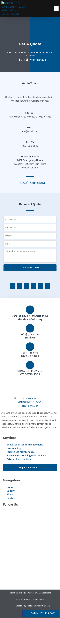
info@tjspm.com (30, 334)
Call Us (30, 142)
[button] (56, 8)
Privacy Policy (39, 599)
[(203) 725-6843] (30, 346)
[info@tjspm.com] (30, 328)
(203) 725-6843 (30, 352)
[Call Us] (30, 139)
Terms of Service (22, 599)
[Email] (30, 125)
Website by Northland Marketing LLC (33, 606)
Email (30, 127)
